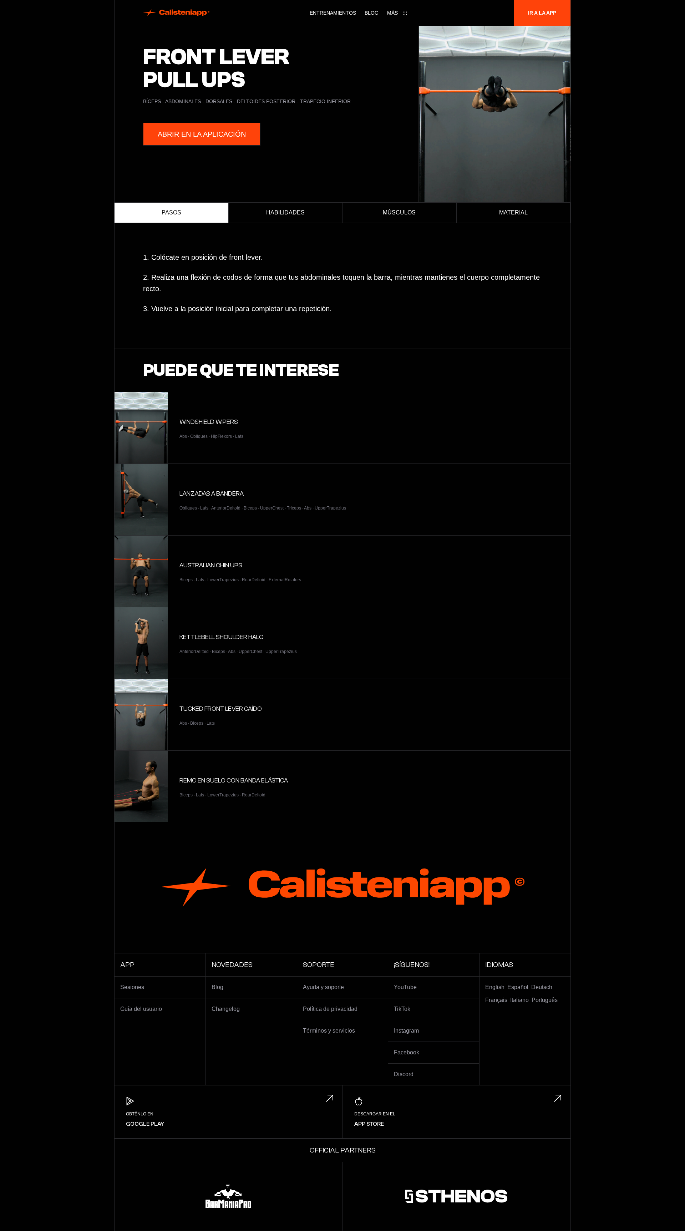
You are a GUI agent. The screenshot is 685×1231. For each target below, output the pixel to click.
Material (513, 212)
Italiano (519, 1000)
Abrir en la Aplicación (202, 134)
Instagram (406, 1031)
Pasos (171, 212)
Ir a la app (542, 13)
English (494, 987)
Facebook (406, 1052)
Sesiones (132, 987)
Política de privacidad (330, 1009)
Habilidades (285, 212)
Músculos (399, 212)
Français (496, 1000)
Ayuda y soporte (323, 987)
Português (545, 1000)
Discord (403, 1074)
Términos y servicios (329, 1031)
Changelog (226, 1009)
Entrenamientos (333, 13)
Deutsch (541, 987)
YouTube (405, 987)
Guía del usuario (141, 1009)
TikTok (402, 1009)
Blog (372, 13)
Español (517, 987)
